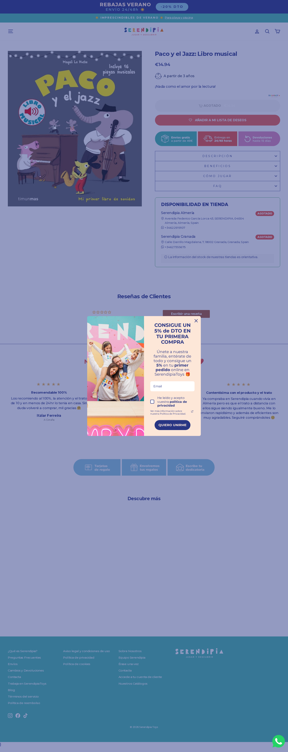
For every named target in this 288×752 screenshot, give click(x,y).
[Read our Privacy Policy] (192, 411)
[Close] (196, 320)
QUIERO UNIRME (172, 425)
